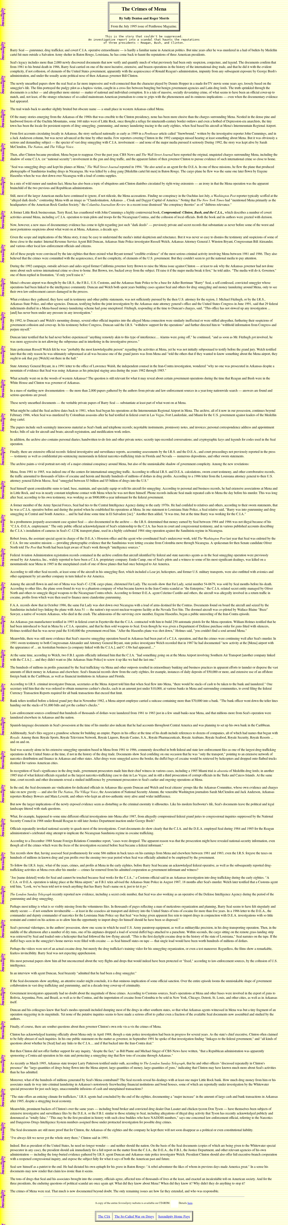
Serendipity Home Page (174, 1216)
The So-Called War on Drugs (134, 1216)
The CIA (104, 1216)
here (190, 1203)
